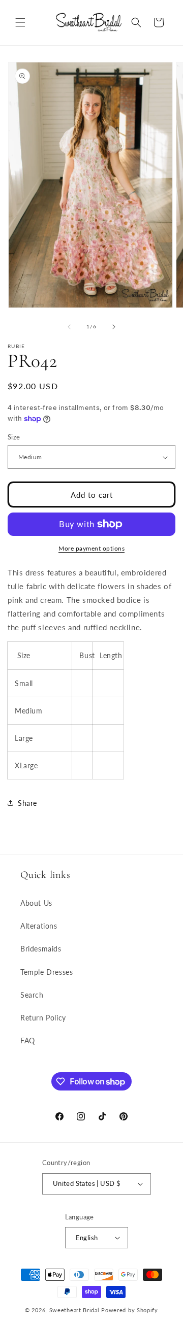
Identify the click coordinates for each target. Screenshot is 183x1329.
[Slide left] (69, 327)
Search (32, 995)
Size (14, 437)
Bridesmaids (41, 948)
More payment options (91, 548)
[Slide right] (114, 327)
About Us (36, 903)
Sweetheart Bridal (74, 1310)
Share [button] (27, 803)
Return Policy (43, 1017)
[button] (20, 22)
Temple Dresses (46, 972)
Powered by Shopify (129, 1310)
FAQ (27, 1040)
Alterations (38, 926)
